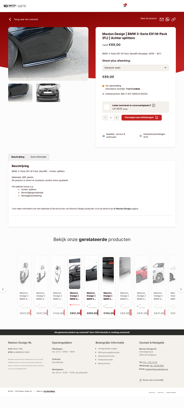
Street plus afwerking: (116, 60)
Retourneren (104, 363)
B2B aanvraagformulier (109, 352)
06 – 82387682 (157, 365)
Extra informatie (38, 157)
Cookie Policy (160, 392)
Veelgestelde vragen (107, 348)
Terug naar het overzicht (26, 19)
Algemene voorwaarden (171, 392)
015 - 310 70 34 (150, 362)
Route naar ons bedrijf (153, 380)
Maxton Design (123, 208)
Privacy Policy (152, 392)
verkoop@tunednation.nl (156, 369)
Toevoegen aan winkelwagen (139, 117)
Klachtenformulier (106, 356)
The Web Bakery (49, 391)
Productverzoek (105, 359)
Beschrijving (18, 157)
